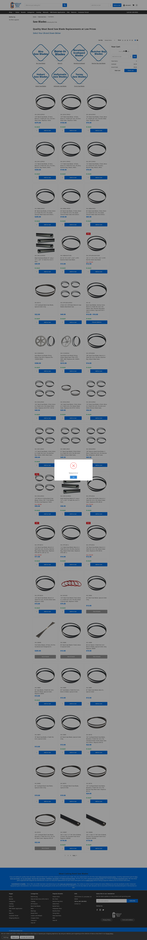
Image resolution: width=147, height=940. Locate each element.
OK (73, 477)
